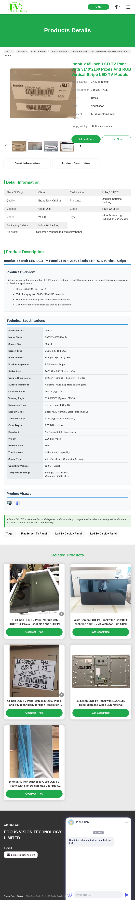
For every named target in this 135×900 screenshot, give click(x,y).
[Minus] (127, 822)
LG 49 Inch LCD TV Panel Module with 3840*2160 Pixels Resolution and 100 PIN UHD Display (34, 622)
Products (22, 51)
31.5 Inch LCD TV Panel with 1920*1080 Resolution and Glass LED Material (101, 703)
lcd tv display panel (68, 533)
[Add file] (70, 894)
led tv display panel (103, 533)
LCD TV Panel (38, 51)
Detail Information (27, 163)
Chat (98, 6)
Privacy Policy (9, 896)
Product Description (75, 163)
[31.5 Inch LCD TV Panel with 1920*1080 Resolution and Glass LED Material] (100, 671)
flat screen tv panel (34, 533)
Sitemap (20, 896)
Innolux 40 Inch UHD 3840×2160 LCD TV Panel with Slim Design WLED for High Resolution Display (34, 784)
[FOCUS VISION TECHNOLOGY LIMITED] (22, 7)
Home (9, 51)
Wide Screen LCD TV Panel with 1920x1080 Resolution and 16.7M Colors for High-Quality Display (101, 622)
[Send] (126, 894)
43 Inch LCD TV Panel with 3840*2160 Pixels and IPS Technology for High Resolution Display (34, 703)
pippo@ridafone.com (23, 854)
